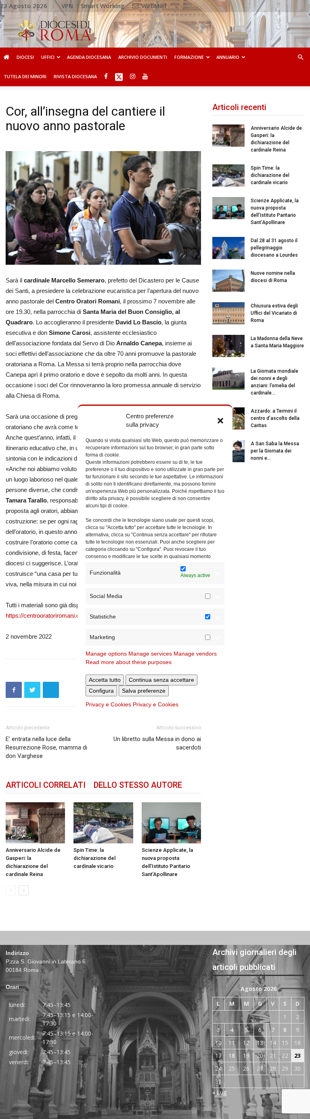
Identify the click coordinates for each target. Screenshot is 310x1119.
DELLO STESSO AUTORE (138, 785)
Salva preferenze (143, 690)
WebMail (153, 6)
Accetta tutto (105, 680)
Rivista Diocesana (75, 76)
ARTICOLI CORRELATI (46, 785)
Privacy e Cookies (108, 704)
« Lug (219, 1092)
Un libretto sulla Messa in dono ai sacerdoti (157, 743)
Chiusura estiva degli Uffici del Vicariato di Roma (274, 313)
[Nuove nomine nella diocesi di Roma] (228, 281)
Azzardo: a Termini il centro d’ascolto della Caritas (275, 418)
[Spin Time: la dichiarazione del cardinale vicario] (103, 822)
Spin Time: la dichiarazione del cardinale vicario (94, 858)
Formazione (189, 57)
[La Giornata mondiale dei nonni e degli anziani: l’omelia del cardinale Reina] (228, 378)
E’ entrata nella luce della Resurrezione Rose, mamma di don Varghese (46, 747)
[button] (220, 420)
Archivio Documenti (142, 57)
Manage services (150, 653)
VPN (67, 6)
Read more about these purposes (129, 662)
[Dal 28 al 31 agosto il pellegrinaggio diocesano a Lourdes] (228, 248)
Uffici (47, 57)
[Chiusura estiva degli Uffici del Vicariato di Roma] (228, 313)
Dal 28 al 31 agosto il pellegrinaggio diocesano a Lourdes (274, 248)
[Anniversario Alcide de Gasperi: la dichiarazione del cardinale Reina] (35, 822)
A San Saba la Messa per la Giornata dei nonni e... (275, 451)
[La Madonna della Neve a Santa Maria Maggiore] (228, 346)
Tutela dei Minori (25, 76)
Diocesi (25, 57)
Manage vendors (195, 653)
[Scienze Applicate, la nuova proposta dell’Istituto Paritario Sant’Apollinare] (171, 822)
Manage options (106, 653)
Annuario (227, 57)
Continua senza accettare (161, 680)
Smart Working (103, 6)
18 (231, 1055)
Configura (101, 690)
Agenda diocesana (89, 57)
